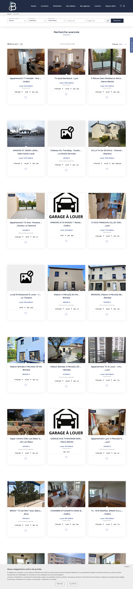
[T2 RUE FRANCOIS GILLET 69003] (107, 206)
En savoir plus (36, 579)
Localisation (31, 19)
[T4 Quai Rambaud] (66, 62)
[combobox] (16, 21)
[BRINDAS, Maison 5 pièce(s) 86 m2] (107, 278)
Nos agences (85, 6)
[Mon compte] (124, 6)
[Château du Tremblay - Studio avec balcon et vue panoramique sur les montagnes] (66, 134)
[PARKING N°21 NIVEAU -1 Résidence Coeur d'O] (66, 206)
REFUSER (60, 584)
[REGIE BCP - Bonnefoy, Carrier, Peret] (12, 6)
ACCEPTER (72, 584)
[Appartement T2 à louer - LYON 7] (107, 350)
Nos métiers (70, 6)
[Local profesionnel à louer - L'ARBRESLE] (26, 278)
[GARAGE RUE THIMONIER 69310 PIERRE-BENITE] (66, 422)
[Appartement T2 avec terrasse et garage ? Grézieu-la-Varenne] (26, 206)
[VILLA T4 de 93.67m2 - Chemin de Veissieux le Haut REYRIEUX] (107, 134)
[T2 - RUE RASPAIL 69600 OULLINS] (107, 494)
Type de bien (51, 19)
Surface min (71, 21)
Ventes (33, 6)
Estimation (57, 6)
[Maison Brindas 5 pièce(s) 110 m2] (26, 350)
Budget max (91, 21)
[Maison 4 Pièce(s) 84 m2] (66, 278)
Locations (44, 6)
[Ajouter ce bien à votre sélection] (26, 98)
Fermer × (127, 567)
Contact (98, 6)
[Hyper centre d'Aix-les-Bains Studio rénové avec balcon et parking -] (26, 422)
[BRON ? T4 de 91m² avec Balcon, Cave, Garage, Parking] (26, 494)
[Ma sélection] (121, 6)
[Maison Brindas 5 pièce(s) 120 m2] (66, 350)
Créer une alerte (132, 46)
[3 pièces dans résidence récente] (107, 62)
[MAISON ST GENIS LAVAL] (26, 134)
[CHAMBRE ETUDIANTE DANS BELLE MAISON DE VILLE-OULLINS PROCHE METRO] (66, 494)
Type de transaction (14, 19)
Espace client (111, 6)
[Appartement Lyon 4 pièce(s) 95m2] (107, 422)
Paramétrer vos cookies (49, 579)
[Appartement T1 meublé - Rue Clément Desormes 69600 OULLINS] (26, 62)
